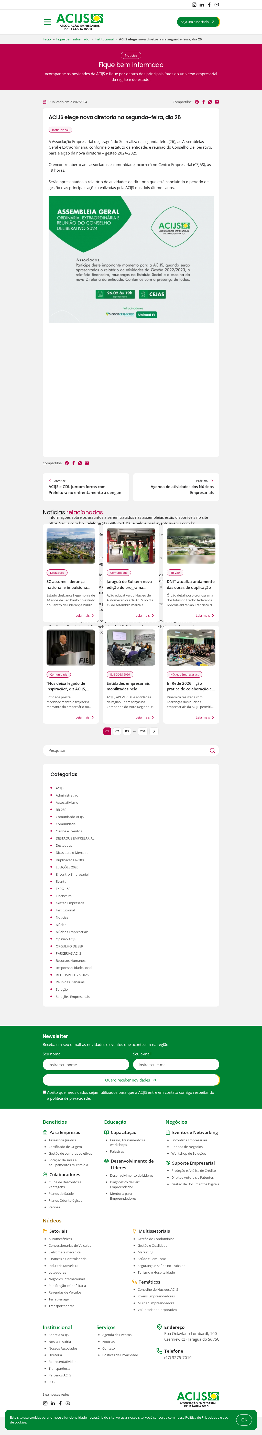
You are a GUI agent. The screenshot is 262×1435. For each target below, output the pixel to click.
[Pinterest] (196, 102)
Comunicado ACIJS (70, 816)
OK (244, 1420)
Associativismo (67, 802)
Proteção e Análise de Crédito (193, 1170)
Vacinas (54, 1207)
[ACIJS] (79, 22)
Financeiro (64, 895)
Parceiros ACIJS (60, 1375)
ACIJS (59, 788)
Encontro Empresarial (72, 874)
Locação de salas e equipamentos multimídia (68, 1162)
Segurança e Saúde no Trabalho (161, 1265)
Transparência (59, 1368)
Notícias (62, 917)
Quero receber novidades (127, 1080)
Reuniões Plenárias (70, 982)
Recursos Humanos (70, 960)
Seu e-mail (142, 1054)
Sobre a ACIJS (59, 1334)
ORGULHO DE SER (69, 946)
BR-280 (175, 573)
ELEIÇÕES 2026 (120, 674)
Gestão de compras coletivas (70, 1153)
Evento (61, 881)
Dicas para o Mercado (72, 852)
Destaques (57, 573)
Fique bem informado (72, 39)
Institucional (104, 39)
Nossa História (60, 1341)
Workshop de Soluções (188, 1153)
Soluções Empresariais (73, 996)
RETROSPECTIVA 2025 (72, 975)
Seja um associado (195, 21)
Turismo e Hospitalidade (156, 1272)
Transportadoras (61, 1306)
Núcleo (61, 924)
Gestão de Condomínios (156, 1238)
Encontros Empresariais (189, 1140)
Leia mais (82, 615)
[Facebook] (209, 4)
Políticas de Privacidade (120, 1355)
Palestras (117, 1151)
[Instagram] (194, 4)
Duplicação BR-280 (70, 860)
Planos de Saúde (61, 1193)
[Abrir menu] (47, 22)
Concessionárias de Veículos (70, 1245)
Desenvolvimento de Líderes (131, 1175)
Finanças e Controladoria (67, 1258)
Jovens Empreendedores (156, 1296)
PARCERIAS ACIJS (68, 953)
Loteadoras (57, 1272)
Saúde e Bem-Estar (152, 1258)
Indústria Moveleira (63, 1265)
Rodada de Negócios (187, 1146)
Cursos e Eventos (69, 831)
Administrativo (67, 795)
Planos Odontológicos (65, 1200)
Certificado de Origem (65, 1146)
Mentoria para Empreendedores (123, 1196)
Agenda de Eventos (117, 1334)
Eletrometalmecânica (65, 1252)
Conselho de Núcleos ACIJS (158, 1289)
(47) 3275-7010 (178, 1357)
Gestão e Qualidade (152, 1245)
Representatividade (63, 1361)
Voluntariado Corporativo (157, 1309)
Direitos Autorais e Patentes (192, 1177)
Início (47, 39)
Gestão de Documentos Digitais (195, 1184)
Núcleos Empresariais (184, 674)
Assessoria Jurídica (62, 1140)
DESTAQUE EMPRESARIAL (75, 838)
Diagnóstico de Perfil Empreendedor (125, 1184)
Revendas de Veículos (65, 1292)
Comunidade (118, 573)
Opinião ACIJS (66, 939)
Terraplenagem (60, 1299)
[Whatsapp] (210, 102)
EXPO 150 (63, 888)
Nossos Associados (63, 1348)
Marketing (145, 1252)
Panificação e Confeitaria (67, 1285)
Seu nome (51, 1054)
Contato (108, 1348)
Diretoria (55, 1355)
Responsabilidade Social (74, 967)
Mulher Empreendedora (156, 1303)
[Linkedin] (201, 4)
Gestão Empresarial (70, 903)
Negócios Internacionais (67, 1279)
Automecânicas (60, 1238)
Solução (62, 989)
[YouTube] (216, 4)
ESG (51, 1381)
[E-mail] (216, 102)
